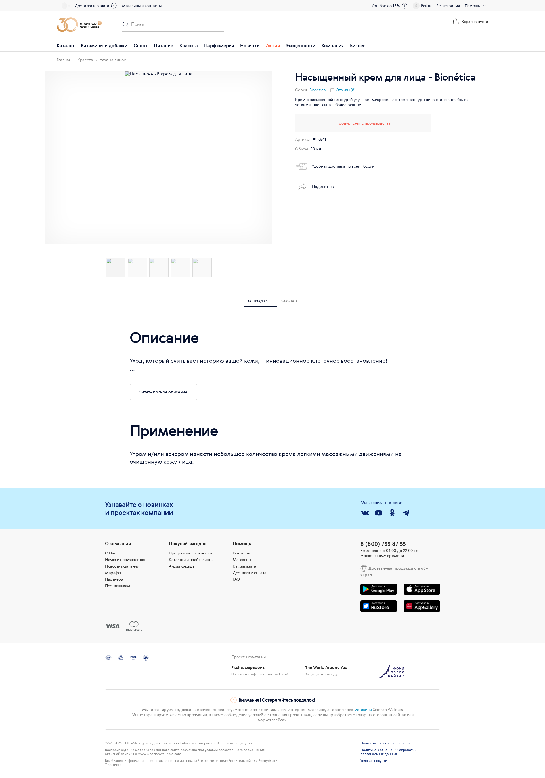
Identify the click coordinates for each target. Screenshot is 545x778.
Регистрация (448, 5)
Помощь (472, 5)
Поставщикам (117, 585)
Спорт (141, 45)
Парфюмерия (219, 45)
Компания (333, 45)
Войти (426, 5)
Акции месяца (181, 566)
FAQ (236, 579)
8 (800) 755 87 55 (383, 544)
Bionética (317, 89)
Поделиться (323, 186)
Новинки (250, 45)
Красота (188, 45)
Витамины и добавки (104, 45)
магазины (363, 709)
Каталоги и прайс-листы (191, 559)
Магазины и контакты (141, 5)
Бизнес (358, 45)
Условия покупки (373, 761)
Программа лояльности (190, 553)
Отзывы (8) (345, 89)
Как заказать (244, 566)
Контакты (241, 553)
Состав (289, 300)
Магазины (242, 559)
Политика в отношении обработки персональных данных (388, 752)
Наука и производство (125, 559)
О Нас (110, 553)
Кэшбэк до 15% (385, 5)
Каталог (66, 45)
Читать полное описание (163, 392)
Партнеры (114, 579)
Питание (163, 45)
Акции (273, 45)
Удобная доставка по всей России (343, 166)
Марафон (113, 572)
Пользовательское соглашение (385, 743)
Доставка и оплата (92, 5)
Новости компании (122, 566)
